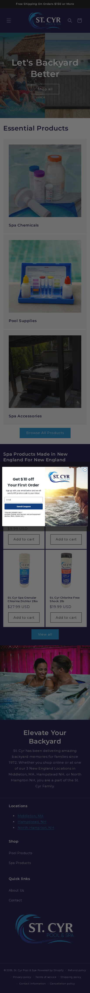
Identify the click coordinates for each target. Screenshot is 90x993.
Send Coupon (24, 506)
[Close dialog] (85, 470)
